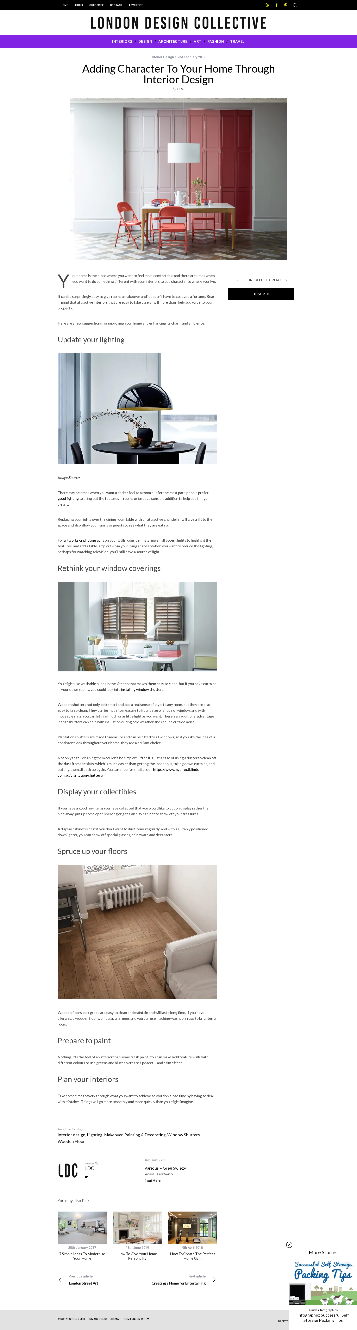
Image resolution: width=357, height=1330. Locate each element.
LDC (180, 88)
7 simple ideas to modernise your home (82, 1256)
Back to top (286, 1321)
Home (64, 5)
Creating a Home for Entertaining (179, 1279)
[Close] (289, 1245)
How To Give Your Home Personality (137, 1256)
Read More (152, 1180)
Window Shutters (183, 1134)
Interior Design (162, 57)
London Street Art (83, 1279)
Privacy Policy (97, 1319)
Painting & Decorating (145, 1134)
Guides (314, 1310)
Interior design (71, 1134)
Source (73, 477)
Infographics (329, 1310)
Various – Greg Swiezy (165, 1167)
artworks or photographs (84, 540)
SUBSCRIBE (261, 294)
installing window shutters (142, 689)
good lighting (68, 498)
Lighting (94, 1134)
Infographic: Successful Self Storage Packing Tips (323, 1317)
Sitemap (115, 1319)
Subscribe (96, 5)
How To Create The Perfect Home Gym (192, 1256)
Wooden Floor (71, 1141)
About (78, 5)
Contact (116, 5)
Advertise (136, 5)
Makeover (113, 1134)
